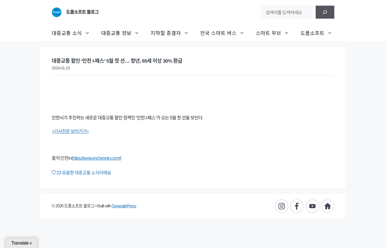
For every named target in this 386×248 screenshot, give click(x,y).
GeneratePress (124, 205)
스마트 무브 (268, 32)
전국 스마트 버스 (218, 32)
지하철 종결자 (166, 32)
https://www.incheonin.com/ (96, 158)
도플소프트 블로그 (82, 12)
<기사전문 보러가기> (70, 131)
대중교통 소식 (67, 32)
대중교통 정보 (116, 32)
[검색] (325, 12)
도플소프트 (312, 32)
